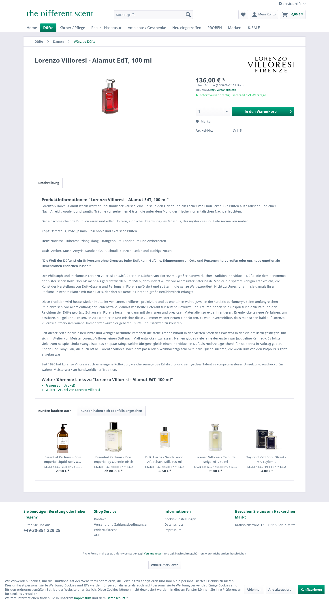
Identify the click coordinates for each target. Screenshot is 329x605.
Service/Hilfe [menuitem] (292, 4)
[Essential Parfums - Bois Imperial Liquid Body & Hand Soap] (63, 437)
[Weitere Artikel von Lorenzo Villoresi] (271, 64)
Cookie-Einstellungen (180, 519)
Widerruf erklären (164, 565)
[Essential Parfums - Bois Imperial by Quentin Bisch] (114, 437)
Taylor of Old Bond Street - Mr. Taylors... (266, 459)
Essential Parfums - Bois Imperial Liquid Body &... (62, 459)
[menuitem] (153, 14)
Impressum (173, 530)
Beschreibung (48, 183)
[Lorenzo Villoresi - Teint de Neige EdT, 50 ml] (215, 437)
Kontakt (100, 519)
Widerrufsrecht (105, 530)
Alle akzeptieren (280, 589)
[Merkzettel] (243, 14)
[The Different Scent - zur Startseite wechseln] (59, 15)
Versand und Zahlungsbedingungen (121, 524)
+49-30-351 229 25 (42, 530)
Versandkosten (153, 553)
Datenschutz (173, 524)
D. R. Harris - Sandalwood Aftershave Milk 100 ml (164, 459)
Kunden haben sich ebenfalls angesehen (111, 411)
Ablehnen (254, 589)
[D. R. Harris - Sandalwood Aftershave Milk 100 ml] (164, 437)
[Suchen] (188, 14)
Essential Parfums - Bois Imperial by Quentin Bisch (113, 459)
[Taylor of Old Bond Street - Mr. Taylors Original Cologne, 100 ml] (266, 437)
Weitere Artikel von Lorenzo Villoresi (72, 390)
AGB (97, 535)
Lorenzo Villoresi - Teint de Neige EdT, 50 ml (215, 459)
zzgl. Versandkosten (223, 90)
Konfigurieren (311, 589)
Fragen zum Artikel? (60, 385)
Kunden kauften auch (54, 411)
